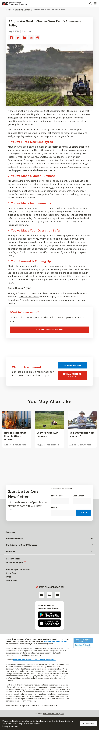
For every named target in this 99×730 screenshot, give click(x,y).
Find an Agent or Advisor (49, 329)
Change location (54, 587)
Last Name (78, 495)
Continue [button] (88, 723)
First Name (57, 495)
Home (8, 9)
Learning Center (22, 9)
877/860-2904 (49, 641)
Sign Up (84, 512)
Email (54, 507)
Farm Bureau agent (29, 296)
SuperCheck (14, 299)
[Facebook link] (41, 595)
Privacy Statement (10, 726)
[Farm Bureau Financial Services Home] (14, 3)
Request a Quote (72, 365)
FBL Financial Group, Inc (53, 713)
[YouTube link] (57, 595)
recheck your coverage (75, 132)
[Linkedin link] (49, 595)
